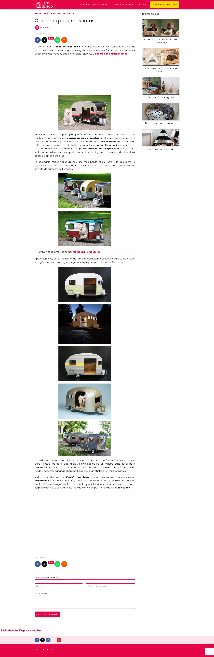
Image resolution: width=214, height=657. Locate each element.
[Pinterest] (59, 640)
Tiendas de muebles (123, 4)
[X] (44, 40)
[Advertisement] (85, 75)
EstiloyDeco (45, 27)
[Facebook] (38, 40)
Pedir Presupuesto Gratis (165, 4)
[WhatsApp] (57, 40)
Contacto (142, 4)
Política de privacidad (44, 649)
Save (52, 38)
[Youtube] (53, 640)
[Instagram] (48, 640)
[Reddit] (64, 40)
